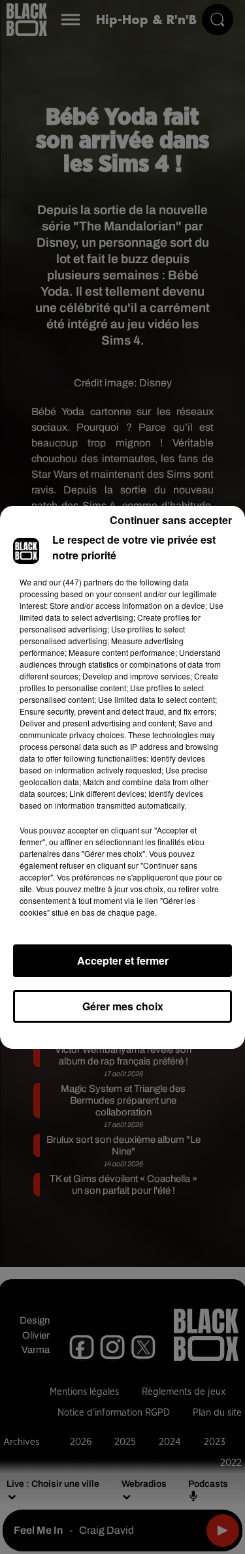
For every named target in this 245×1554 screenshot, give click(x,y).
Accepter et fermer (123, 960)
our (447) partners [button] (81, 581)
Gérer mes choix (122, 1006)
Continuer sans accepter (171, 519)
